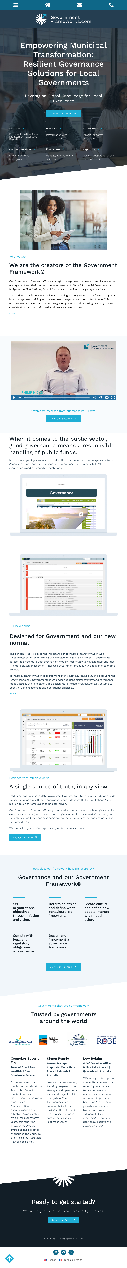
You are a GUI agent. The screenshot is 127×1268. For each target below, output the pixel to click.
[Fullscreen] (113, 397)
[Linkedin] (56, 1252)
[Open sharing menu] (107, 397)
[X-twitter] (71, 1252)
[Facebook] (63, 1252)
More (12, 313)
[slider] (57, 397)
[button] (16, 5)
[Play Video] (14, 397)
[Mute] (94, 397)
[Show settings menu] (101, 397)
